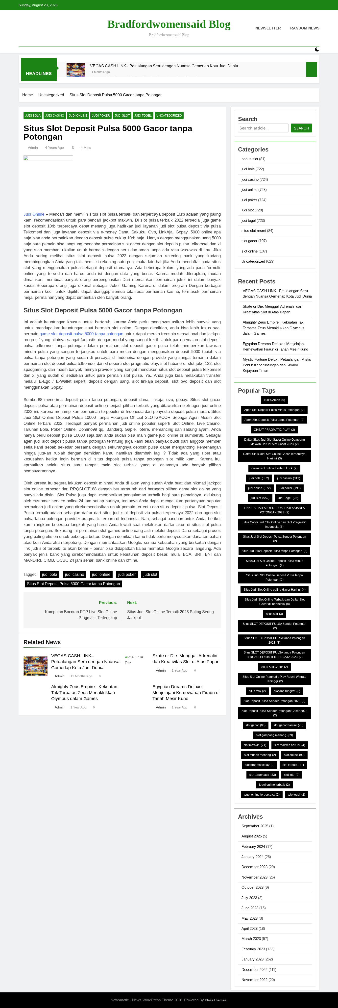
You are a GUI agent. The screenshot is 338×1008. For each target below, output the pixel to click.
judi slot (122, 115)
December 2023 (254, 867)
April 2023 (249, 928)
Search (301, 128)
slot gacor (249, 241)
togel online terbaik (274, 784)
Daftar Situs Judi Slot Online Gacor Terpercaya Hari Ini (274, 456)
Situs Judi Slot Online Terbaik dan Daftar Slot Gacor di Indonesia (274, 602)
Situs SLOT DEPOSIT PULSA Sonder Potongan (274, 626)
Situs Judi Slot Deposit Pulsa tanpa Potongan (274, 551)
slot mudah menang (260, 755)
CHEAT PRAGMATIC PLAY (274, 429)
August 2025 (251, 836)
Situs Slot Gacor (274, 667)
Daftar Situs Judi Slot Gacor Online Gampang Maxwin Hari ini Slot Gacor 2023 (274, 442)
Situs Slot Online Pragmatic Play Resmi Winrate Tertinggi (274, 679)
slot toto (291, 775)
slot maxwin (255, 745)
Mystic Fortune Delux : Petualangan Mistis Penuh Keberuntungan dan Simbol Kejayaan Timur (277, 365)
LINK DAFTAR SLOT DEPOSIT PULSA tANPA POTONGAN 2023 (274, 510)
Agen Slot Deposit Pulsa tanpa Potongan (274, 420)
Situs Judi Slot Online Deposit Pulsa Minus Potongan (274, 563)
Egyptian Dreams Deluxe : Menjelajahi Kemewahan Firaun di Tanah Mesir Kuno (185, 692)
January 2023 (252, 959)
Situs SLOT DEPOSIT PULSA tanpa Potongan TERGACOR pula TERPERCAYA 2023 (274, 655)
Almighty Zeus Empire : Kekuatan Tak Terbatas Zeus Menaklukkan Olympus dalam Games (84, 692)
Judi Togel (288, 498)
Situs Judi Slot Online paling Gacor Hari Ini (274, 589)
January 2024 (252, 857)
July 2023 (249, 898)
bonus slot (249, 159)
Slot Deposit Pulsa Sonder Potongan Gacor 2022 (274, 713)
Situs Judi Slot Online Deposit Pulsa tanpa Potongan (274, 577)
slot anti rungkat (287, 691)
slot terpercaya (262, 775)
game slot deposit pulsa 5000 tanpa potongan (81, 333)
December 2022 (254, 969)
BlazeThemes (215, 1000)
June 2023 (249, 908)
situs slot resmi (253, 230)
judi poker (101, 115)
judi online (78, 115)
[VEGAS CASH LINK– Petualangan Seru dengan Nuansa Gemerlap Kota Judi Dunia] (76, 72)
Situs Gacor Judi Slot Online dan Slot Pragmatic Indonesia (274, 525)
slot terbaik (293, 765)
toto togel (296, 794)
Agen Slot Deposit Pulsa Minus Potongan (274, 410)
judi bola (33, 115)
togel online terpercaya (262, 794)
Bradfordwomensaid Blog (169, 24)
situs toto (257, 691)
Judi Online (34, 214)
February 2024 (253, 846)
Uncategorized (169, 115)
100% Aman (274, 400)
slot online (249, 251)
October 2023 (252, 887)
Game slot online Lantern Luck (274, 468)
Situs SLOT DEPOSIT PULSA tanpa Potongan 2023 (274, 640)
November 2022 (254, 980)
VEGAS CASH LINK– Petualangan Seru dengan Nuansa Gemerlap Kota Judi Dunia (164, 66)
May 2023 (249, 918)
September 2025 (254, 826)
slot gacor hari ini (288, 725)
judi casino (54, 115)
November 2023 (254, 877)
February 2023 (253, 949)
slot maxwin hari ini (289, 745)
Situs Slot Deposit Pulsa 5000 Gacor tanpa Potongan (73, 584)
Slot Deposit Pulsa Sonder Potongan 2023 (274, 701)
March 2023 (251, 938)
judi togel (143, 115)
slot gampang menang (274, 735)
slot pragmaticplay (259, 765)
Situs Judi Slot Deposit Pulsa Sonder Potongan (274, 539)
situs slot (274, 614)
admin (33, 148)
